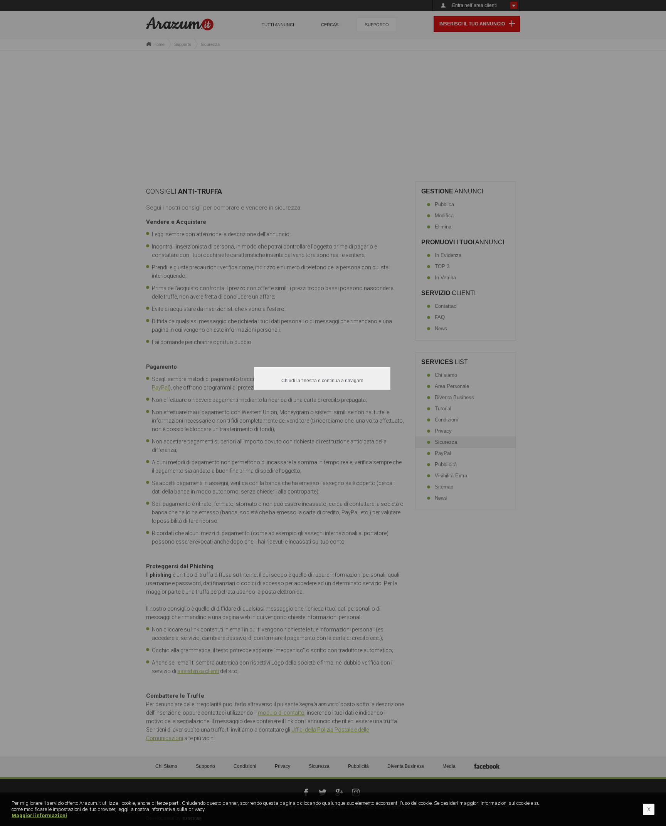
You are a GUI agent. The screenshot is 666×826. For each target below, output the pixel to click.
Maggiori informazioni (39, 815)
